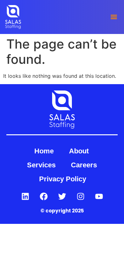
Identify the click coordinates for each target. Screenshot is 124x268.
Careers (84, 165)
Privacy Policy (62, 179)
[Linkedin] (25, 196)
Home (44, 151)
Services (41, 165)
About (79, 151)
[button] (113, 17)
